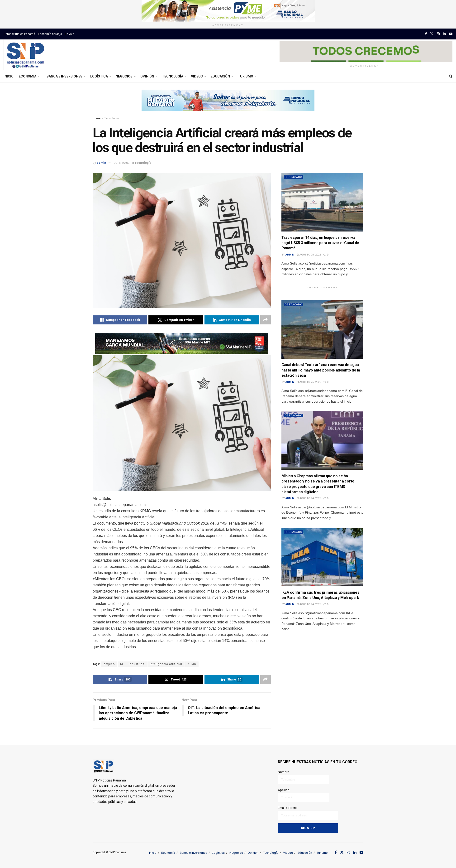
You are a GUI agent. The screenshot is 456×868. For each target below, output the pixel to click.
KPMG (192, 664)
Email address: (288, 808)
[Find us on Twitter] (431, 33)
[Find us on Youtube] (450, 33)
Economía (27, 76)
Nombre (283, 772)
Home (96, 118)
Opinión (147, 76)
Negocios (124, 76)
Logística (99, 76)
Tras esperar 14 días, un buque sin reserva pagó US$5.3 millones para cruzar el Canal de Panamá (320, 243)
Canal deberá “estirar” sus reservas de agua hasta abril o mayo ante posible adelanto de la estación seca (320, 370)
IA (121, 664)
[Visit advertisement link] (228, 11)
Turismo (245, 76)
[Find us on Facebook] (426, 33)
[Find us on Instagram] (438, 33)
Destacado (293, 177)
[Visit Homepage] (25, 54)
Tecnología (172, 76)
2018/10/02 (121, 162)
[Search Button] (450, 76)
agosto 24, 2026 (310, 498)
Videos (197, 76)
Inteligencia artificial (166, 664)
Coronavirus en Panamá (19, 34)
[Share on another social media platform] (265, 319)
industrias (136, 664)
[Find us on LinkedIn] (444, 33)
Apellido (284, 790)
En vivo (69, 34)
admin (101, 162)
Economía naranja (50, 34)
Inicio (9, 76)
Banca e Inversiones (64, 76)
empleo (109, 664)
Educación (220, 76)
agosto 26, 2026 (310, 254)
